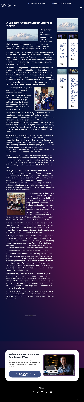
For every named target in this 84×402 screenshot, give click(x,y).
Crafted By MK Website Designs (73, 399)
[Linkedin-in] (46, 392)
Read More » (62, 64)
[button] (81, 7)
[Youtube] (51, 392)
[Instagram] (42, 392)
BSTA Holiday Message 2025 (64, 80)
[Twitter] (37, 392)
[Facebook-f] (33, 392)
